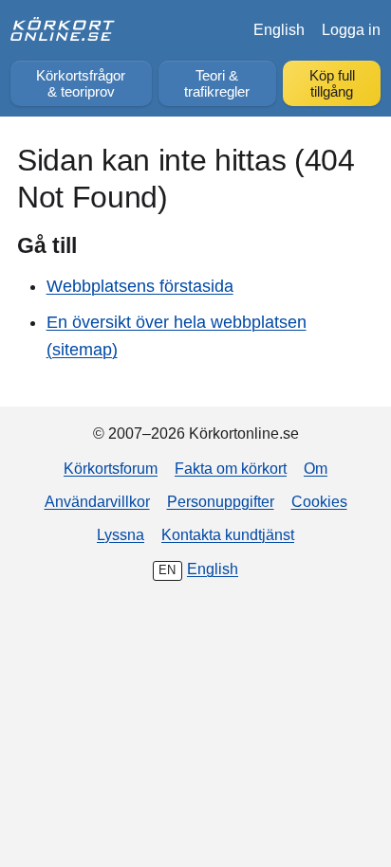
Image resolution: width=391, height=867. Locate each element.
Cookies (319, 501)
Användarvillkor (97, 501)
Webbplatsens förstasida (140, 286)
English (279, 29)
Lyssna (120, 534)
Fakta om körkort (231, 468)
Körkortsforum (111, 468)
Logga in (351, 29)
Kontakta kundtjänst (227, 534)
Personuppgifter (220, 501)
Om (315, 468)
